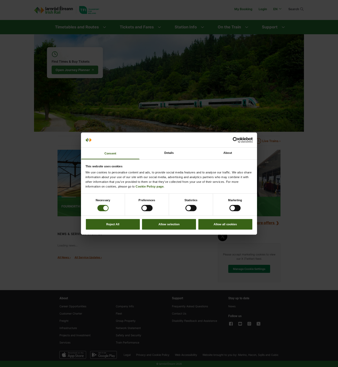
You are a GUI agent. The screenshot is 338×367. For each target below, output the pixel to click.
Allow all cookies (225, 224)
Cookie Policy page (150, 186)
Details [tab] (169, 152)
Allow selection (169, 224)
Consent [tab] (110, 153)
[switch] (147, 208)
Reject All (112, 224)
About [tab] (227, 152)
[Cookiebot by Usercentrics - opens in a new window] (235, 140)
